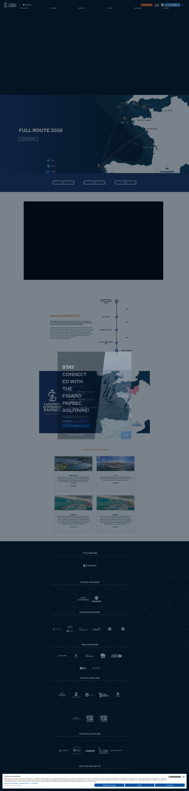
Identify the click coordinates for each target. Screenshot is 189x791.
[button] (61, 355)
